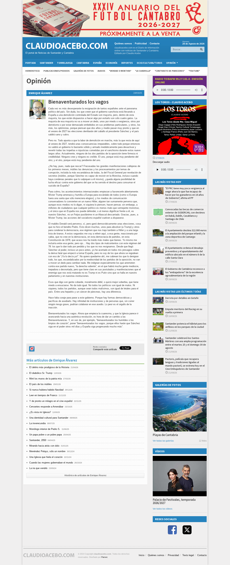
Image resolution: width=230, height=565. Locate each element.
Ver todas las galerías (163, 441)
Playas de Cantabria (165, 435)
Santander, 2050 (37, 440)
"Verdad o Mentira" (120, 71)
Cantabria (83, 63)
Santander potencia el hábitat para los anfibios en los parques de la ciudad (185, 325)
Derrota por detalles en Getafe (182, 298)
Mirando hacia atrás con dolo (44, 445)
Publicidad (141, 43)
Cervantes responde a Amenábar (46, 406)
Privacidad (173, 555)
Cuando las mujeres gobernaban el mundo (51, 462)
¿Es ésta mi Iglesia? (40, 412)
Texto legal (188, 555)
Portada (30, 63)
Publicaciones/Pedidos (56, 71)
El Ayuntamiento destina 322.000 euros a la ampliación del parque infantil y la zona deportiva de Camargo (186, 233)
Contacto (155, 43)
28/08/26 (172, 223)
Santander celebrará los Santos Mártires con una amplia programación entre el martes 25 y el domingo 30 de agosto (185, 342)
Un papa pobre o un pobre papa (45, 434)
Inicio (141, 555)
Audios (101, 71)
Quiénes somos (123, 43)
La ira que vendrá (38, 468)
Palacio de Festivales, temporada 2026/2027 (174, 501)
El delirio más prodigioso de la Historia (49, 367)
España (97, 63)
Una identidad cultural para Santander (48, 417)
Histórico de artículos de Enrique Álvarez (85, 475)
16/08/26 (172, 316)
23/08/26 (172, 302)
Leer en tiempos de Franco (43, 395)
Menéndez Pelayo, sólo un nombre (47, 451)
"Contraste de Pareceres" (170, 71)
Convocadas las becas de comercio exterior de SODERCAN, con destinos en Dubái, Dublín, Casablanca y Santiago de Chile (185, 214)
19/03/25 (137, 93)
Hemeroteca (32, 71)
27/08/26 (159, 158)
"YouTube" (194, 71)
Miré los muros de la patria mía (45, 378)
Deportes (127, 63)
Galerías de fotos (83, 71)
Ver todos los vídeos (162, 509)
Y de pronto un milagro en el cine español (50, 401)
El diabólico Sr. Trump (40, 373)
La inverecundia (37, 423)
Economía (111, 63)
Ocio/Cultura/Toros (149, 63)
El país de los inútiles (40, 384)
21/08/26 (172, 331)
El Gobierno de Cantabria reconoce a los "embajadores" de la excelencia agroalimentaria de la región (185, 272)
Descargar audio (161, 162)
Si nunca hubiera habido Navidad (46, 389)
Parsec (104, 557)
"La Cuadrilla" (143, 71)
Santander (46, 63)
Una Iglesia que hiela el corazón (46, 457)
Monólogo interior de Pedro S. (44, 429)
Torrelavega (65, 63)
